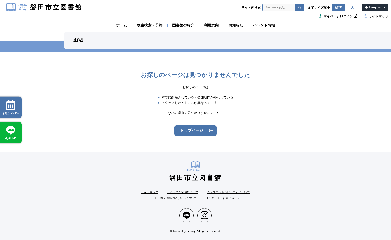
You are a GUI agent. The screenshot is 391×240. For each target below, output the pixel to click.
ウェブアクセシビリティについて (228, 192)
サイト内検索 (251, 7)
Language (375, 7)
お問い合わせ (231, 198)
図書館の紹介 (183, 25)
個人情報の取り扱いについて (178, 198)
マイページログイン (338, 16)
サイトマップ (378, 16)
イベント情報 (264, 25)
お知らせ (235, 25)
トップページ (191, 130)
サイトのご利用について (182, 192)
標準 (338, 7)
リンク (209, 198)
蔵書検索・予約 (150, 25)
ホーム (121, 25)
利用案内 (211, 25)
